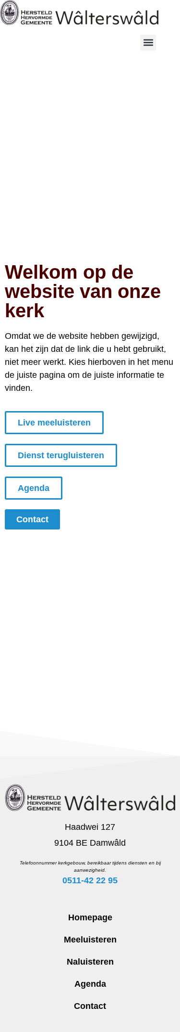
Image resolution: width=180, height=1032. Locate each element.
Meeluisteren (90, 939)
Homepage (90, 917)
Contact (90, 1006)
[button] (148, 43)
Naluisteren (90, 962)
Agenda (90, 984)
